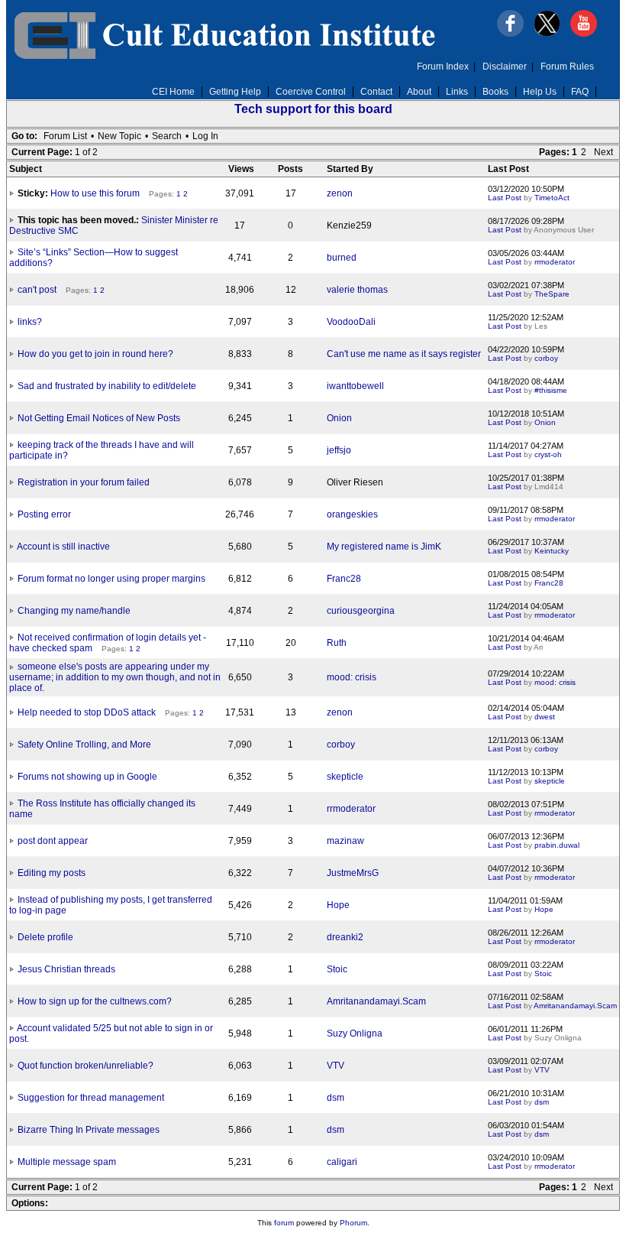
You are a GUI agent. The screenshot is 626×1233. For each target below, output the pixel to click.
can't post (37, 289)
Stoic (337, 969)
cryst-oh (548, 454)
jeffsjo (339, 450)
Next (603, 152)
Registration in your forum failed (84, 482)
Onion (339, 418)
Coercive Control (311, 91)
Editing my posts (52, 873)
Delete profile (45, 937)
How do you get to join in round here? (95, 354)
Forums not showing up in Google (87, 776)
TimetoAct (552, 197)
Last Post (504, 197)
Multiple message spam (67, 1162)
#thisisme (550, 390)
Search (167, 136)
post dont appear (53, 841)
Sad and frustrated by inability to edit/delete (107, 386)
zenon (340, 193)
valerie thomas (357, 289)
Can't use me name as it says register (404, 354)
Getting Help (235, 91)
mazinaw (345, 841)
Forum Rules (567, 66)
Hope (338, 905)
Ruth (337, 643)
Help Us (540, 91)
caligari (342, 1162)
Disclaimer (504, 66)
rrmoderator (554, 262)
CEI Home (173, 91)
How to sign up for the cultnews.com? (95, 1001)
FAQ (580, 91)
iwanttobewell (355, 386)
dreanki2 (345, 937)
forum (284, 1222)
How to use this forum (95, 193)
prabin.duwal (556, 845)
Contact (376, 91)
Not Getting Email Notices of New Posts (99, 418)
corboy (546, 358)
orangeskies (352, 514)
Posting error (44, 514)
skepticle (345, 776)
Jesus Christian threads (66, 969)
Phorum (353, 1222)
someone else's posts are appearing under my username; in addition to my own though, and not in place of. (115, 677)
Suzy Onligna (354, 1033)
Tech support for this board (313, 108)
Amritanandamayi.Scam (376, 1001)
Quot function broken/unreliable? (85, 1065)
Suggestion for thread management (91, 1097)
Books (495, 91)
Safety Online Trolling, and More (84, 744)
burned (342, 257)
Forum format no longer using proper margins (111, 578)
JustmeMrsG (353, 873)
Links (457, 91)
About (419, 91)
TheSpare (552, 294)
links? (30, 321)
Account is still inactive (63, 546)
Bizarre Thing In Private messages (89, 1129)
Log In (205, 136)
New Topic (119, 136)
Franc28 (344, 578)
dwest (544, 716)
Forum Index (443, 66)
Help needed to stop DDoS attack (87, 712)
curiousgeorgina (361, 610)
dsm (335, 1097)
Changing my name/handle (74, 610)
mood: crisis (351, 677)
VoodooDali (351, 321)
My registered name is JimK (384, 546)
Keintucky (551, 551)
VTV (335, 1065)
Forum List (65, 136)
